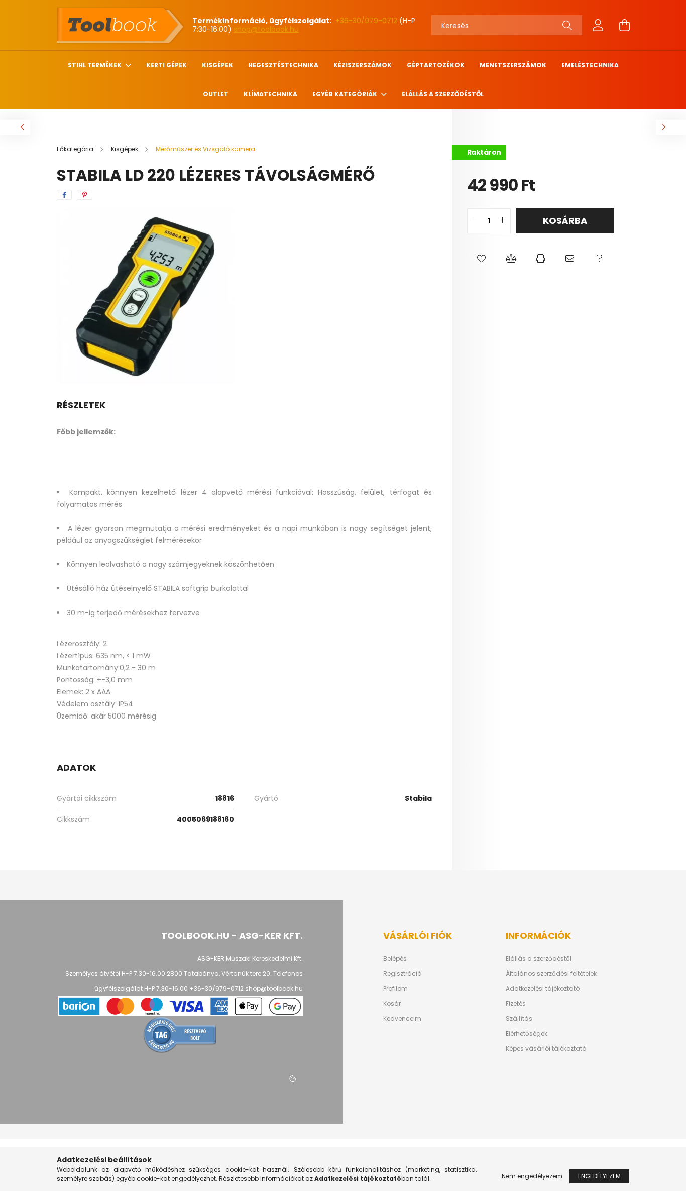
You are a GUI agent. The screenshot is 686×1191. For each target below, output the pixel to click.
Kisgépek (217, 65)
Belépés (395, 958)
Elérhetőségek (526, 1033)
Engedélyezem (599, 1176)
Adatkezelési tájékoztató (543, 988)
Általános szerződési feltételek (551, 973)
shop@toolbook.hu (266, 29)
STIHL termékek (95, 65)
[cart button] (624, 25)
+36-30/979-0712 (365, 21)
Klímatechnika (270, 94)
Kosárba (565, 220)
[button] (482, 259)
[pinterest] (84, 195)
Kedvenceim (402, 1018)
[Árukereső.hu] (180, 1034)
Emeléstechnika (590, 65)
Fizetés (516, 1003)
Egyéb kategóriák (345, 94)
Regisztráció (402, 973)
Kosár (392, 1003)
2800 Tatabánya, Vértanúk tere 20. (219, 973)
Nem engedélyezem (532, 1176)
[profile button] (598, 25)
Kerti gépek (166, 65)
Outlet (215, 94)
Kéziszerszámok (362, 65)
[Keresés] (567, 25)
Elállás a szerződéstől (443, 94)
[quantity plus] (502, 220)
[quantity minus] (475, 220)
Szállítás (519, 1018)
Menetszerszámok (513, 65)
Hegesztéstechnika (283, 65)
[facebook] (64, 195)
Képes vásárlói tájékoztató (546, 1048)
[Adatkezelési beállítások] (293, 1078)
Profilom (395, 988)
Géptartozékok (436, 65)
